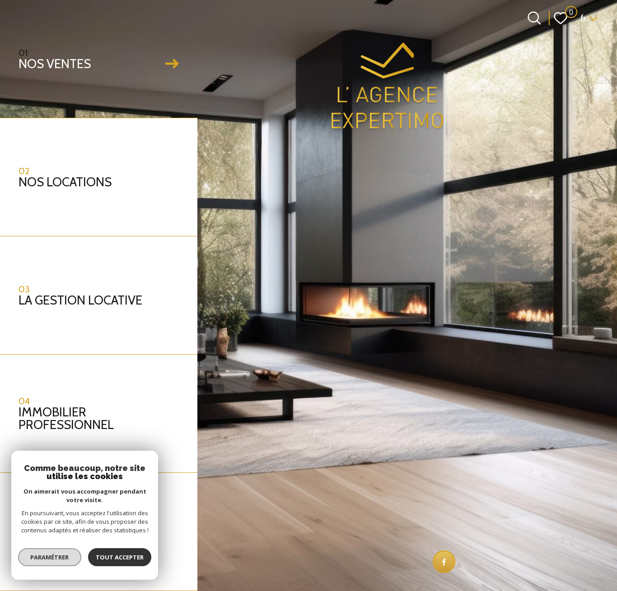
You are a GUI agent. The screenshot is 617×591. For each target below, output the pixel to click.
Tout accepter (120, 557)
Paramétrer (50, 557)
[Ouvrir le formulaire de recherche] (534, 18)
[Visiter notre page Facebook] (444, 561)
